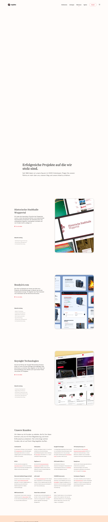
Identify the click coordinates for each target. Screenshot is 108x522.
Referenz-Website (25, 497)
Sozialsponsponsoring (79, 480)
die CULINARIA (56, 482)
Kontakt (93, 4)
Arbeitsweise (64, 4)
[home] (12, 4)
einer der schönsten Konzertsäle (23, 480)
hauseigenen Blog (19, 451)
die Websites (69, 467)
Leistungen (71, 4)
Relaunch (49, 497)
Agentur (85, 4)
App (78, 471)
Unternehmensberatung (41, 478)
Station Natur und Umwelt (39, 492)
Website (84, 471)
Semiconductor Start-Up (18, 465)
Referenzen (78, 4)
